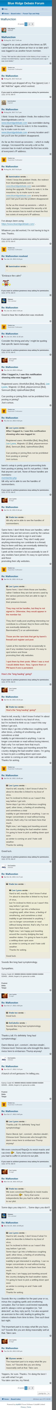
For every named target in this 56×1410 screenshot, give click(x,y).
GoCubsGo (14, 1023)
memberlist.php (9, 478)
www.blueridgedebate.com (14, 123)
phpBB (18, 1404)
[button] (32, 24)
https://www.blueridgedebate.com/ (17, 224)
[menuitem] (4, 9)
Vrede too (13, 517)
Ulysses (12, 1358)
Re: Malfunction (9, 76)
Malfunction (8, 19)
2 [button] (29, 24)
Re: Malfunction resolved (14, 256)
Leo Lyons (14, 428)
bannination (14, 177)
